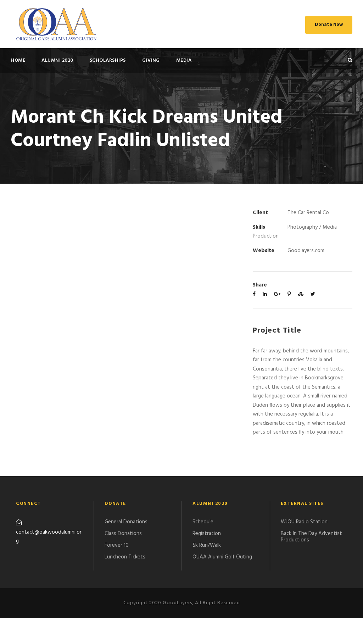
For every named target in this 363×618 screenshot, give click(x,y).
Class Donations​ (123, 533)
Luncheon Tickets (125, 557)
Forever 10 (117, 545)
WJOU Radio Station (304, 522)
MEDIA (184, 60)
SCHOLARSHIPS (108, 60)
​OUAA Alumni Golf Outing (222, 557)
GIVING (151, 60)
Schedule (202, 522)
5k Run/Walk (206, 545)
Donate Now (329, 24)
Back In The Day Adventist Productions (311, 536)
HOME (18, 60)
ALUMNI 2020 (57, 60)
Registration (206, 533)
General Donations (126, 522)
